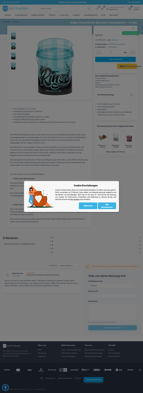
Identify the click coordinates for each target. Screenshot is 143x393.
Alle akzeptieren (107, 205)
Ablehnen (88, 206)
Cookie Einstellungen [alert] (86, 185)
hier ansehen (75, 199)
